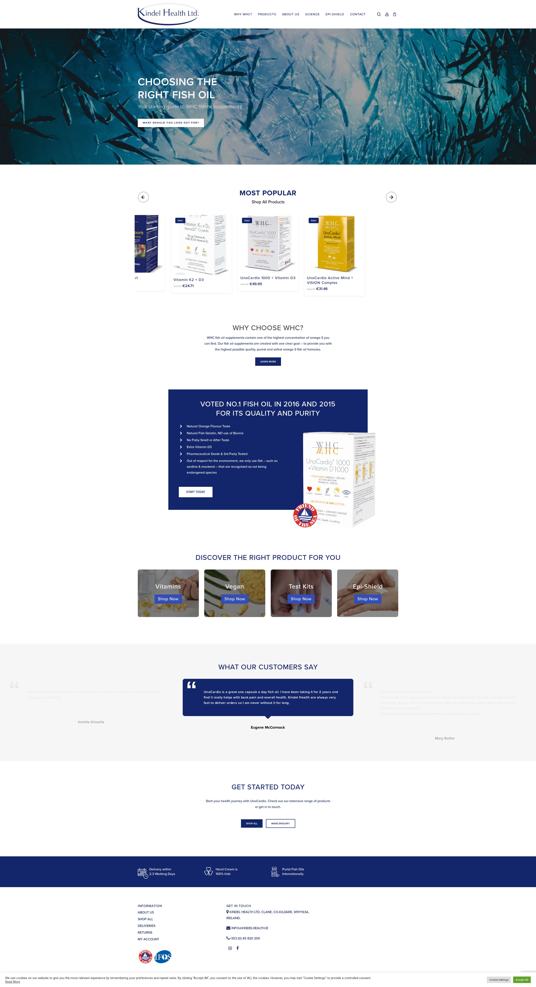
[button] (268, 361)
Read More (12, 982)
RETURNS (145, 932)
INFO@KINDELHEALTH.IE (249, 928)
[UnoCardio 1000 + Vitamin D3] (268, 244)
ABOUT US (146, 912)
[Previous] (144, 197)
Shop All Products (268, 202)
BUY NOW (150, 133)
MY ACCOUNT (148, 939)
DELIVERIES (146, 926)
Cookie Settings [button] (499, 979)
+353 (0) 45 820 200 (244, 938)
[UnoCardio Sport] (135, 244)
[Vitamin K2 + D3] (201, 244)
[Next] (392, 197)
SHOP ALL (145, 919)
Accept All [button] (522, 979)
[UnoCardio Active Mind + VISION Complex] (334, 244)
